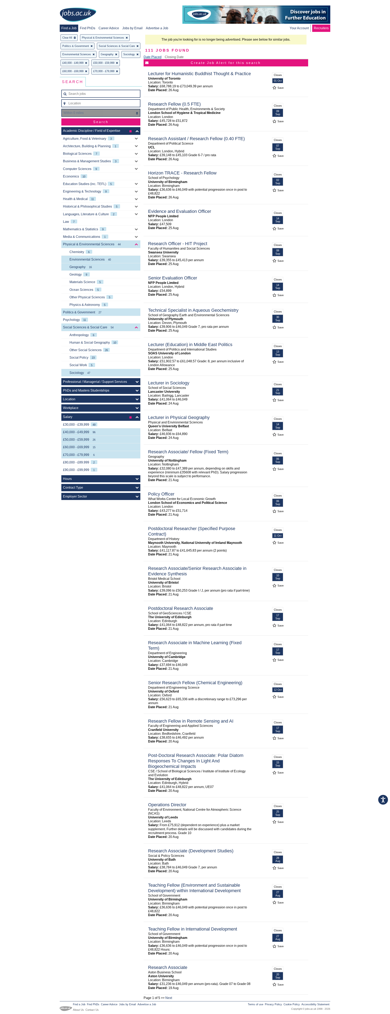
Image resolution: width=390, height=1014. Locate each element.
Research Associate (167, 967)
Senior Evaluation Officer (172, 277)
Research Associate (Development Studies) (190, 850)
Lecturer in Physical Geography (179, 417)
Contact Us (92, 1009)
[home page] (78, 15)
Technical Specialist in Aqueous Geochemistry (193, 310)
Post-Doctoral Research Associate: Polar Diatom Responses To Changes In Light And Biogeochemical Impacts (195, 761)
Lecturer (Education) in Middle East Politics (190, 344)
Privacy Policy (273, 1004)
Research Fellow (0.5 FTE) (174, 104)
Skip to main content (16, 3)
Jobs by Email (132, 28)
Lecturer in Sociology (168, 382)
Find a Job (69, 28)
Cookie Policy (292, 1004)
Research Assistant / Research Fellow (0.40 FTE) (196, 138)
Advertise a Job (157, 28)
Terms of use (255, 1004)
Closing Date (174, 57)
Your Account (299, 28)
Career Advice (109, 28)
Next (168, 998)
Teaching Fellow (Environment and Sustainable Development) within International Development (194, 888)
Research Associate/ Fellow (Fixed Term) (188, 451)
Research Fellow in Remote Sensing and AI (190, 721)
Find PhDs (87, 28)
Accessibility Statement (315, 1004)
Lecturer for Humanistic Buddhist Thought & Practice (199, 73)
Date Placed (152, 57)
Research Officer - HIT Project (177, 243)
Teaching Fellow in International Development (192, 929)
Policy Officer (161, 494)
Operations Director (167, 804)
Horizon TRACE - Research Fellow (182, 172)
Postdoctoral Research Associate (180, 608)
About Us (78, 1009)
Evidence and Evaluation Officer (179, 211)
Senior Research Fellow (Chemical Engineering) (195, 682)
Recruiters (321, 28)
